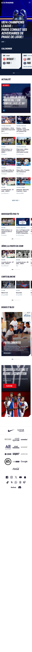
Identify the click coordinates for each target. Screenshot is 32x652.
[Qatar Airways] (20, 430)
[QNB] (8, 454)
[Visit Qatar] (16, 439)
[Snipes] (16, 454)
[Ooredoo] (24, 439)
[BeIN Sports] (16, 461)
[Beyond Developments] (8, 439)
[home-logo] (7, 2)
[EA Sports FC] (8, 461)
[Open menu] (29, 2)
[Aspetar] (24, 454)
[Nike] (11, 430)
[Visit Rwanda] (16, 447)
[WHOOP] (24, 447)
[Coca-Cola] (16, 469)
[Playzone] (9, 386)
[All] (8, 447)
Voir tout (15, 200)
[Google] (24, 461)
